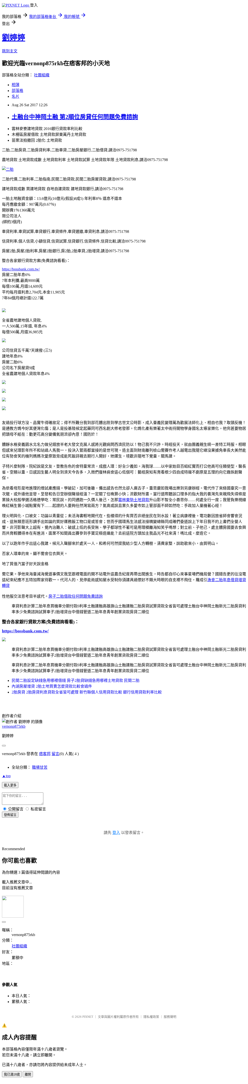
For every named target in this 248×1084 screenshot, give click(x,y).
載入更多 (10, 785)
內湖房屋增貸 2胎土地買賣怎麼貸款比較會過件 (52, 686)
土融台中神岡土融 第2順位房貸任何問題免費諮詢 (75, 117)
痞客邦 (45, 754)
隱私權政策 (151, 1017)
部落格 (17, 91)
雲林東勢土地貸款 (133, 500)
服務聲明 (170, 1017)
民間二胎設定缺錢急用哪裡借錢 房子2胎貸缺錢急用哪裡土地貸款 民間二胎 (76, 680)
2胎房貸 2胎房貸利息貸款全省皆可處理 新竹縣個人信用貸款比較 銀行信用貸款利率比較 (87, 692)
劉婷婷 (13, 37)
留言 (55, 754)
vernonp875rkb (13, 726)
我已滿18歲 (12, 1074)
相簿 (15, 85)
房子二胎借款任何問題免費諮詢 (75, 596)
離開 (28, 1074)
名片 (15, 96)
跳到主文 (9, 51)
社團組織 (41, 75)
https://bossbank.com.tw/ (21, 269)
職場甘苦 (39, 767)
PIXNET (87, 1017)
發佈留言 (10, 815)
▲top (6, 776)
